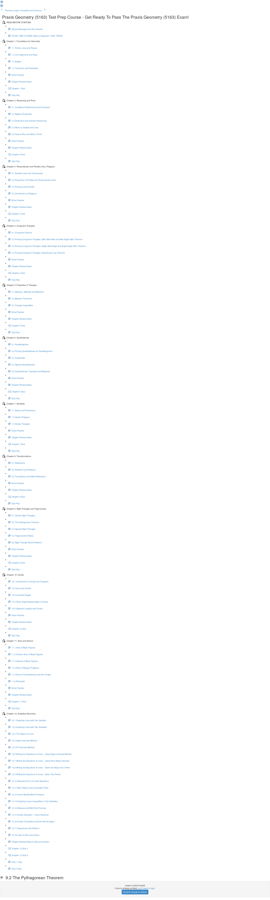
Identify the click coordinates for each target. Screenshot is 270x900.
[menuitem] (1, 6)
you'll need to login (146, 888)
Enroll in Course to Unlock (135, 892)
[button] (1, 2)
